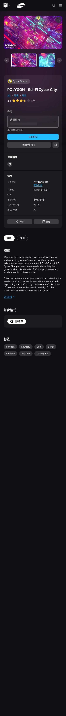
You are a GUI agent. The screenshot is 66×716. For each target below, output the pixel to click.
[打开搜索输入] (53, 5)
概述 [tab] (9, 238)
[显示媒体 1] (51, 60)
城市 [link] (24, 95)
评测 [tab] (22, 238)
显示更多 (8, 297)
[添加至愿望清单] (55, 145)
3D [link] (8, 95)
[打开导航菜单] (60, 5)
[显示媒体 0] (24, 60)
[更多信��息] (39, 205)
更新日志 (38, 185)
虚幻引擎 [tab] (19, 321)
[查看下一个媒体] (59, 60)
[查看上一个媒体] (6, 60)
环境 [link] (16, 95)
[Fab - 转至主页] (21, 5)
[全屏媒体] (58, 20)
